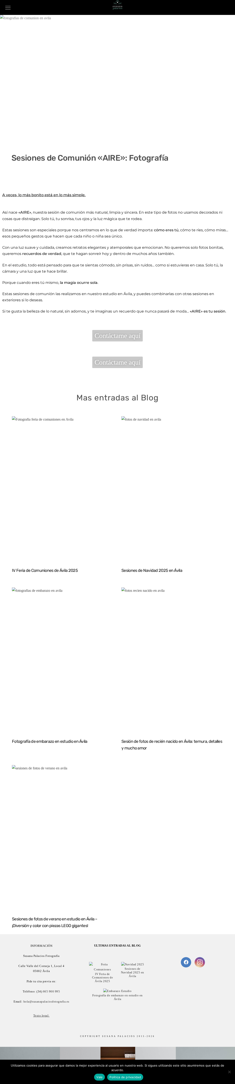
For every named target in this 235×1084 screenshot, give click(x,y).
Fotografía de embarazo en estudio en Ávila (49, 741)
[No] (229, 1072)
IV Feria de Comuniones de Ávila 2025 (45, 570)
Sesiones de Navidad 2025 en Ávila (151, 570)
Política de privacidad (125, 1077)
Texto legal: (41, 1015)
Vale (99, 1077)
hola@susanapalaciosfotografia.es (46, 1001)
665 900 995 (51, 991)
